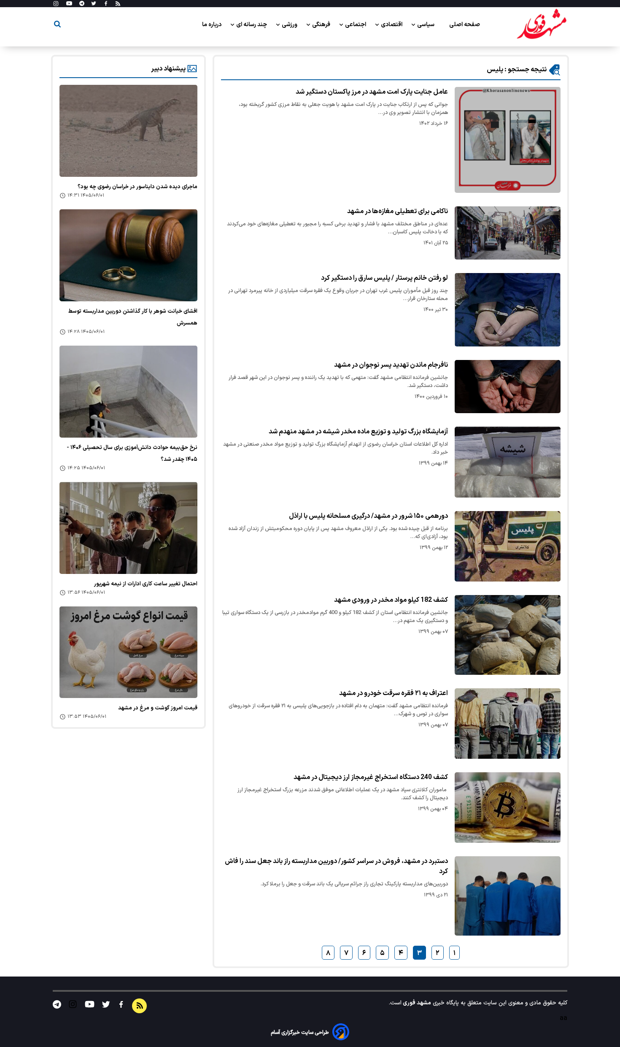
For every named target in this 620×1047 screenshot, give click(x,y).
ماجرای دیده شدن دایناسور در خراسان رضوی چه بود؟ (137, 187)
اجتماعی (356, 24)
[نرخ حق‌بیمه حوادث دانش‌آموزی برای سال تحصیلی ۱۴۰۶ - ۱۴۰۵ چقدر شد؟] (128, 392)
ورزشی (290, 24)
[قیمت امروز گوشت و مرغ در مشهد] (128, 652)
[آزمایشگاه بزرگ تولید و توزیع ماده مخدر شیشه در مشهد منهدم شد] (508, 462)
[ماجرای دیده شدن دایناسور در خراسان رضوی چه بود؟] (128, 131)
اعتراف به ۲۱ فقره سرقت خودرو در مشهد (393, 693)
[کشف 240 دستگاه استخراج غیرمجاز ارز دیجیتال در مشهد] (508, 807)
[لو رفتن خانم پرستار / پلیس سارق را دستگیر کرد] (508, 309)
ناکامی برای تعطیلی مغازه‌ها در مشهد (397, 211)
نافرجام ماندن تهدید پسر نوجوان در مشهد (391, 365)
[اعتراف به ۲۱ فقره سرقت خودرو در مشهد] (508, 723)
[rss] (118, 3)
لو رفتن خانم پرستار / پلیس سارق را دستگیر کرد (384, 278)
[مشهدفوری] (541, 24)
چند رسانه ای (252, 24)
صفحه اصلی (464, 24)
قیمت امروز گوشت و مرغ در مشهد (157, 708)
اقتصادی (392, 24)
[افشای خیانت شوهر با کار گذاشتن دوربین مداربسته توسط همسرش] (128, 255)
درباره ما (212, 24)
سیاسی (426, 24)
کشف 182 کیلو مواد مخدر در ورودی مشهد (391, 600)
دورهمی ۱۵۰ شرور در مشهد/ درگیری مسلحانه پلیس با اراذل (368, 516)
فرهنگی (322, 24)
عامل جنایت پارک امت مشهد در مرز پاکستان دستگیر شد (372, 92)
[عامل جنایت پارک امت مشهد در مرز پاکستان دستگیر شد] (508, 140)
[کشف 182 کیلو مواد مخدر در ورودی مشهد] (508, 634)
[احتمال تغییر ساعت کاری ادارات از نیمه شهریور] (128, 528)
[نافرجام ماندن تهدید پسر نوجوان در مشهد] (508, 386)
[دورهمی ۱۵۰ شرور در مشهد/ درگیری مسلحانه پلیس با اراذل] (508, 546)
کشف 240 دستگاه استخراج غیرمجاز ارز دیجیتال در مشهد (371, 777)
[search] (57, 25)
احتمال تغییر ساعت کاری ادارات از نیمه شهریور (145, 584)
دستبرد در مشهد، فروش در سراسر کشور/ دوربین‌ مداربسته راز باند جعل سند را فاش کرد (336, 866)
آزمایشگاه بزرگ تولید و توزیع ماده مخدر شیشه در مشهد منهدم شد (358, 432)
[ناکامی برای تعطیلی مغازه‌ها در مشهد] (508, 233)
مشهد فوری (416, 1002)
